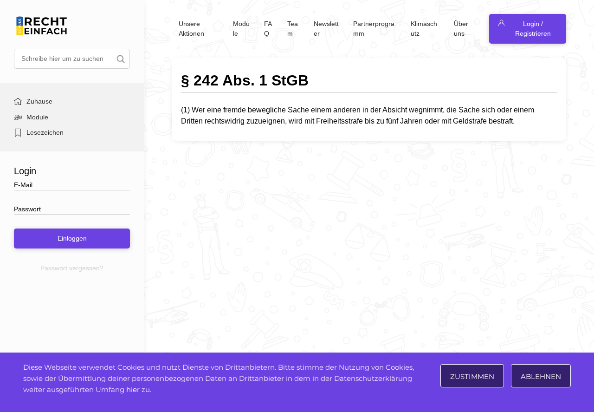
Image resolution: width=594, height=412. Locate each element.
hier (133, 389)
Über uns (461, 28)
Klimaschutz (424, 28)
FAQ (268, 28)
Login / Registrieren (533, 28)
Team (292, 28)
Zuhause (39, 101)
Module (37, 117)
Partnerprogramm (373, 28)
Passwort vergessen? (71, 268)
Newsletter (326, 28)
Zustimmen (472, 376)
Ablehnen (541, 376)
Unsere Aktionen (191, 28)
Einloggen (72, 238)
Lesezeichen (45, 132)
